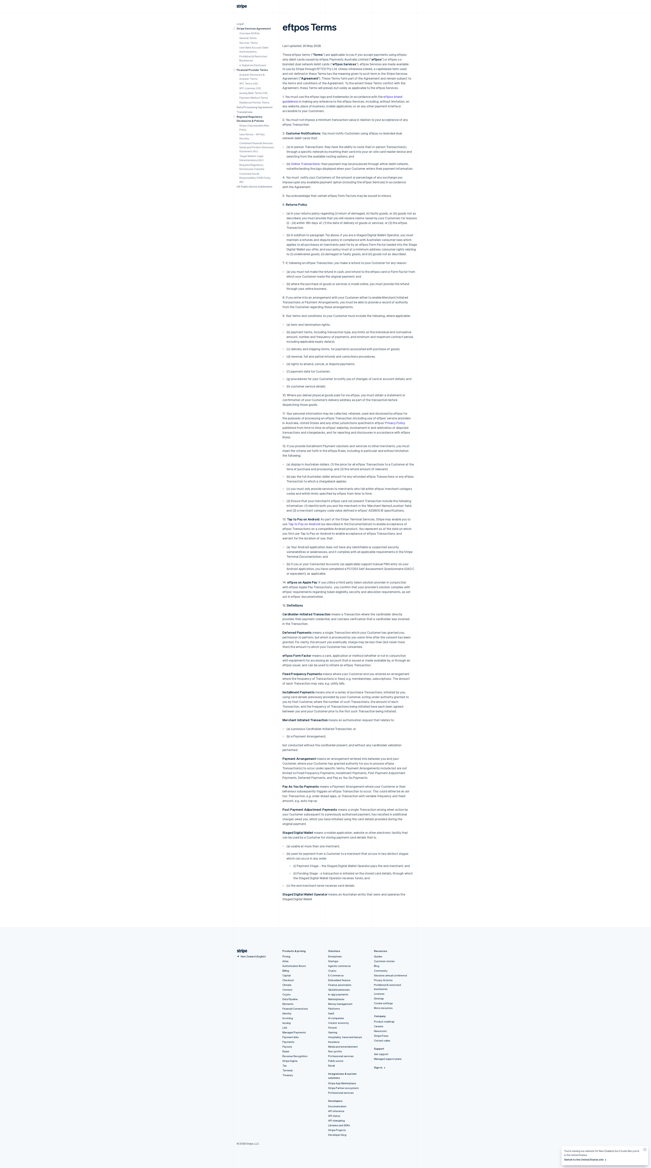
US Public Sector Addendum (254, 186)
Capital (286, 975)
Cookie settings (383, 1003)
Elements (288, 1004)
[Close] (644, 1150)
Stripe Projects (337, 1130)
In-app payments (338, 994)
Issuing (286, 1023)
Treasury (287, 1075)
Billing (285, 970)
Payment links (290, 1037)
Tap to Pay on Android (304, 524)
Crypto (286, 994)
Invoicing (287, 1018)
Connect (287, 989)
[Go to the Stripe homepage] (240, 951)
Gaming (332, 1032)
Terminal (287, 1070)
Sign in (378, 1067)
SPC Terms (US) (248, 83)
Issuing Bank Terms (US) (253, 93)
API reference (336, 1111)
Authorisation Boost (294, 966)
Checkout (288, 980)
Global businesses (339, 989)
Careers (378, 1026)
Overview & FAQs (249, 33)
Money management (340, 1004)
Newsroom (380, 1031)
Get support (381, 1054)
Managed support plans (388, 1058)
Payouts (287, 1046)
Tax (284, 1065)
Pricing (286, 956)
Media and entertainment (343, 1046)
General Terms (248, 38)
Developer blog (337, 1134)
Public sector (336, 1061)
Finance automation (339, 985)
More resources (383, 1008)
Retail (331, 1065)
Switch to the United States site (584, 1159)
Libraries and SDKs (339, 1125)
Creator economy (338, 1023)
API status (334, 1115)
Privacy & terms (383, 980)
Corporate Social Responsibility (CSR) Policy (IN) (255, 177)
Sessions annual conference (390, 975)
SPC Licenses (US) (250, 88)
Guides (378, 956)
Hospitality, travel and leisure (345, 1037)
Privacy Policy (395, 423)
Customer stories (384, 961)
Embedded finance (339, 980)
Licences (379, 993)
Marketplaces (336, 999)
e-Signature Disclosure (252, 65)
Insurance (334, 1042)
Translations (245, 112)
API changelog (336, 1120)
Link (284, 1027)
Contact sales (382, 1040)
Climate (286, 985)
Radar (285, 1051)
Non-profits (335, 1051)
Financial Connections (295, 1008)
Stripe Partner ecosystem (343, 1088)
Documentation (337, 1106)
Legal (240, 23)
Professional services (341, 1056)
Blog (376, 966)
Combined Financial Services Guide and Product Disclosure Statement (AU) (256, 147)
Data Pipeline (290, 999)
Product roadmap (384, 1021)
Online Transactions (305, 164)
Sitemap (379, 998)
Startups (333, 961)
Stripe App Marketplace (342, 1083)
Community (381, 970)
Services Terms (248, 42)
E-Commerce (336, 975)
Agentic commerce (339, 966)
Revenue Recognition (295, 1056)
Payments (288, 1042)
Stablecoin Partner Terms (254, 102)
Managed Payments (294, 1032)
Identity (287, 1013)
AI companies (336, 1018)
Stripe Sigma (289, 1061)
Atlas (285, 961)
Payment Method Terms (253, 97)
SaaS (331, 1013)
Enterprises (335, 956)
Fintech (332, 1027)
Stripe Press (381, 1035)
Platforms (334, 1008)
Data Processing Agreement (255, 107)
